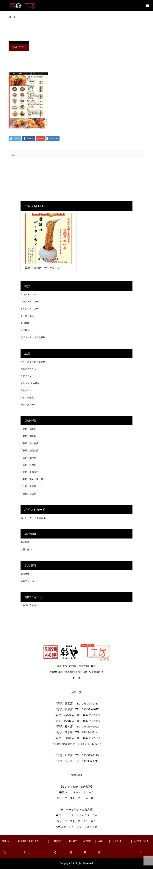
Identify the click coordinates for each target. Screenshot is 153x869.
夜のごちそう (27, 376)
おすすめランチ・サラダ (33, 361)
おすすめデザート (29, 404)
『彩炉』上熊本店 (29, 472)
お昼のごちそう (28, 368)
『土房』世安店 (28, 486)
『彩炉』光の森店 (29, 443)
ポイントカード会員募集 (33, 337)
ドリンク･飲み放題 (30, 383)
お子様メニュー (28, 330)
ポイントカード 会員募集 (33, 517)
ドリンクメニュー (29, 308)
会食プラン (26, 390)
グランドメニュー (29, 301)
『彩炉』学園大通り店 (32, 479)
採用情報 (25, 573)
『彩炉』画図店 (28, 429)
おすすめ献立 (27, 397)
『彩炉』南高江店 (29, 450)
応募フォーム (27, 581)
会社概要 (25, 542)
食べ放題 (25, 323)
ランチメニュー (28, 294)
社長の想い (26, 549)
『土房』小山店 (28, 493)
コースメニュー (28, 315)
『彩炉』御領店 (28, 436)
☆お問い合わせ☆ (29, 605)
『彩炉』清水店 (28, 457)
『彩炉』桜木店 (28, 464)
